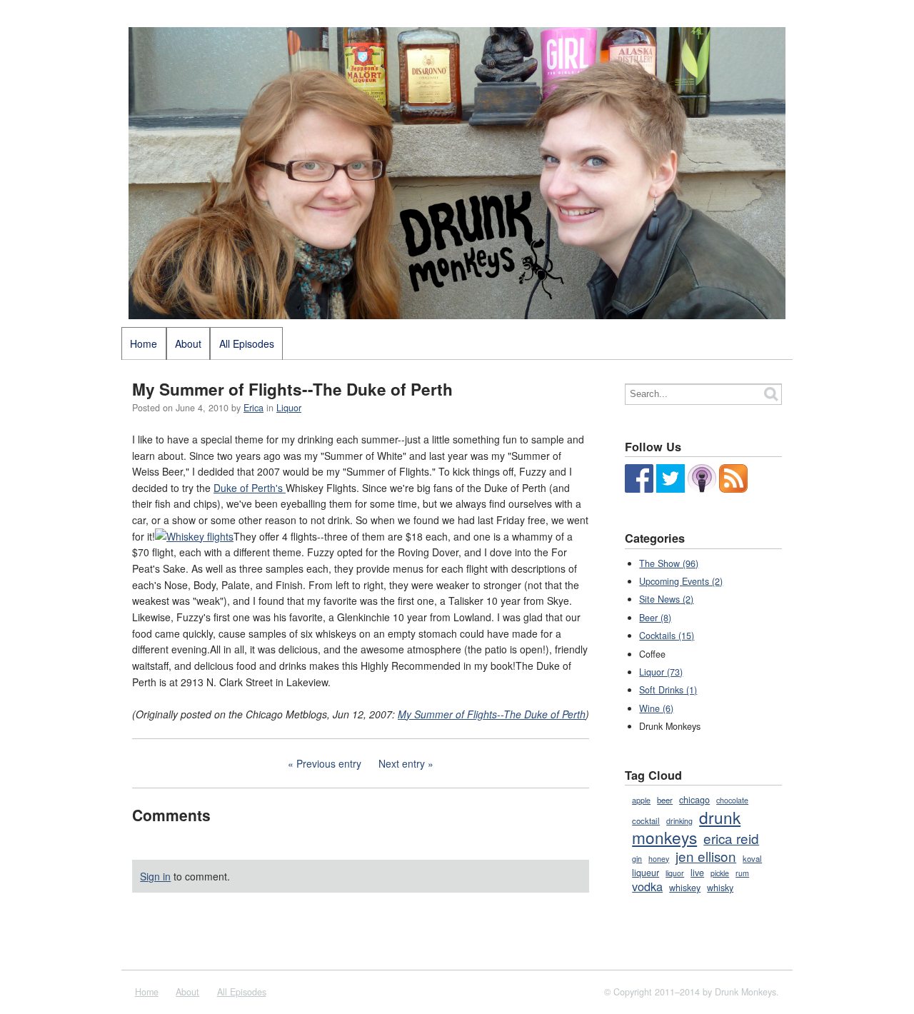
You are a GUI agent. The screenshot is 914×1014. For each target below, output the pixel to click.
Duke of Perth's (250, 488)
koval (752, 858)
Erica (253, 407)
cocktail (646, 820)
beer (665, 799)
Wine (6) (656, 708)
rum (742, 873)
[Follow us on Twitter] (670, 489)
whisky (720, 887)
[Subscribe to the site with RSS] (733, 489)
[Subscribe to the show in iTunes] (702, 489)
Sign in (155, 876)
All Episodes (246, 343)
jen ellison (706, 855)
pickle (719, 873)
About (188, 343)
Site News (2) (666, 599)
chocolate (732, 800)
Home (143, 343)
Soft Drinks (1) (668, 689)
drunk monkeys (686, 826)
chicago (694, 799)
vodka (647, 886)
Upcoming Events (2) (681, 581)
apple (641, 800)
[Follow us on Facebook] (639, 489)
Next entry (401, 763)
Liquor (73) (661, 672)
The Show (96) (668, 563)
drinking (679, 820)
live (697, 872)
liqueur (645, 872)
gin (637, 858)
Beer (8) (655, 617)
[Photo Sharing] (194, 536)
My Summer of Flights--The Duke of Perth (492, 714)
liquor (675, 873)
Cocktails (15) (666, 635)
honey (658, 858)
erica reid (731, 838)
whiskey (684, 887)
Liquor (288, 407)
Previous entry (328, 763)
